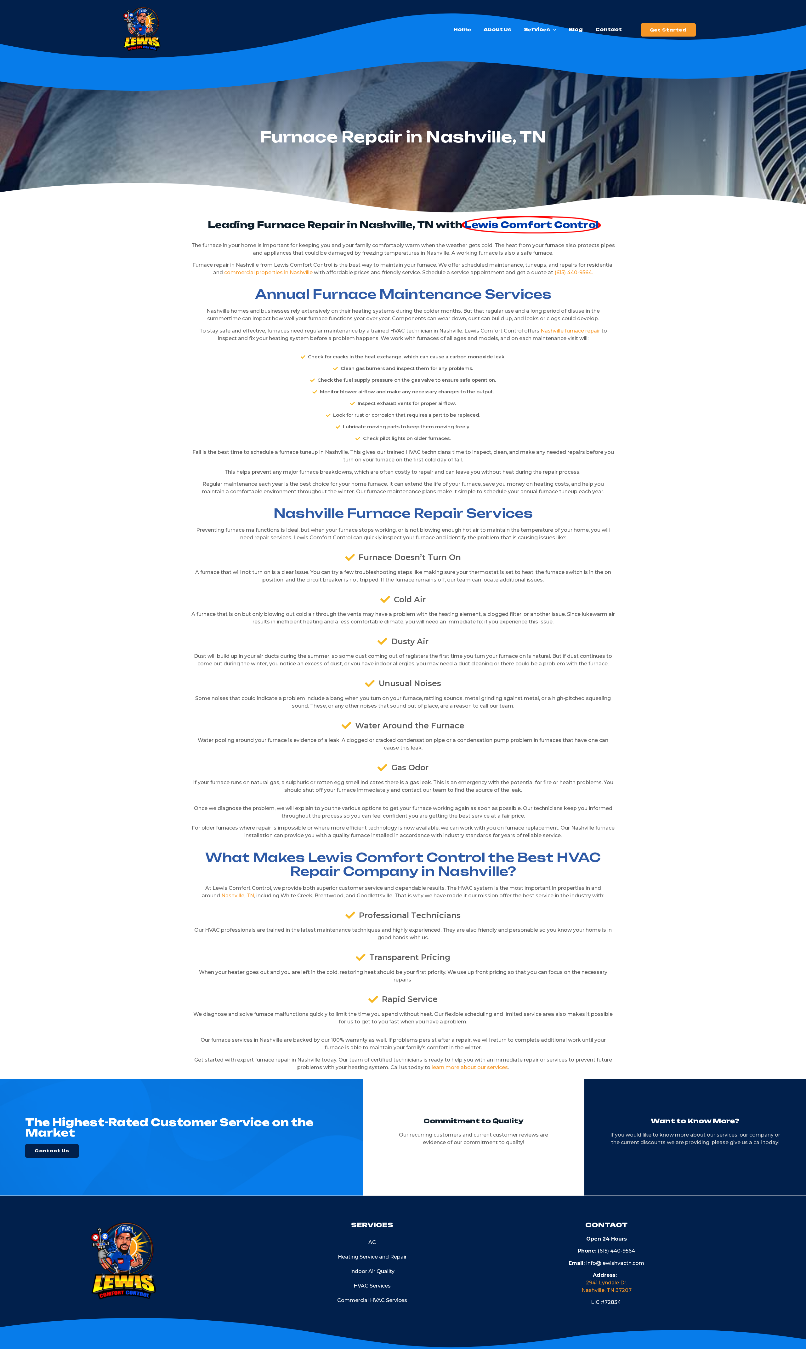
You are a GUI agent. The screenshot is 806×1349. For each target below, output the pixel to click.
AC (372, 1242)
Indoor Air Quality (372, 1271)
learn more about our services (470, 1067)
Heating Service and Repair (372, 1257)
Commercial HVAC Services (372, 1300)
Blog (576, 29)
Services (537, 29)
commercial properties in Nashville (268, 272)
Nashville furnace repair (570, 331)
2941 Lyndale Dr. (606, 1283)
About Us (497, 29)
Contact (608, 29)
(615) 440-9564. (573, 272)
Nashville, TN (237, 896)
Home (462, 29)
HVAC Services (372, 1286)
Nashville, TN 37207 (607, 1290)
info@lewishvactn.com (615, 1263)
